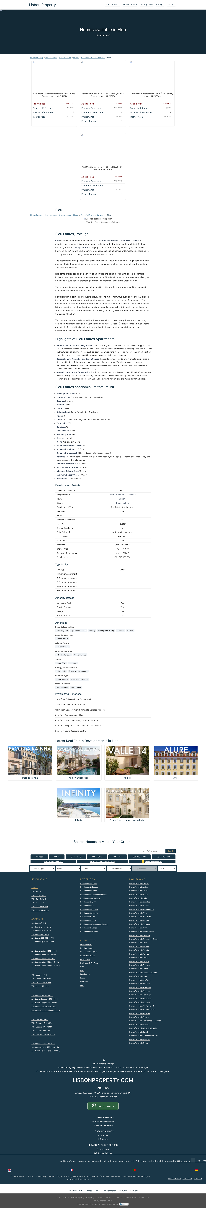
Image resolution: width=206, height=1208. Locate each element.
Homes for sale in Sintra (138, 894)
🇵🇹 (134, 1170)
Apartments (37, 919)
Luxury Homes (86, 944)
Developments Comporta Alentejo (93, 894)
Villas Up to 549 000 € (40, 910)
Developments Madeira (89, 913)
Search (170, 851)
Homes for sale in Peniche (139, 950)
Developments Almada (89, 932)
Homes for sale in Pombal (139, 958)
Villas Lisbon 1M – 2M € (40, 986)
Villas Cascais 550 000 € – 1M (43, 1034)
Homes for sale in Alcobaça (139, 1039)
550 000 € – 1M (139, 857)
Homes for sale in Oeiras (138, 898)
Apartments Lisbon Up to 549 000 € (45, 966)
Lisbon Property (42, 5)
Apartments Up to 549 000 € (42, 942)
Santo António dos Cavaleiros (93, 57)
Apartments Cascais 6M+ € (42, 995)
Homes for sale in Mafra (138, 928)
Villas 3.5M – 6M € (38, 895)
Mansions (84, 982)
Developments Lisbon (88, 883)
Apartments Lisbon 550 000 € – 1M (45, 962)
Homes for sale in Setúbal (139, 946)
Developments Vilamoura (90, 898)
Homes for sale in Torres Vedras (141, 932)
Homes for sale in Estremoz (139, 991)
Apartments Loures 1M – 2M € (43, 1043)
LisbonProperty (99, 1064)
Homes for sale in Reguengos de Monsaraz (145, 1021)
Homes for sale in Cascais (139, 883)
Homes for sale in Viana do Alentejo (143, 1028)
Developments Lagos (88, 928)
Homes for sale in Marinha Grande (142, 1010)
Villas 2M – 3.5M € (38, 899)
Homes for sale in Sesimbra (139, 924)
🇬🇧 (9, 1170)
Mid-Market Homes (87, 955)
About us (171, 4)
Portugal (160, 4)
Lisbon (76, 57)
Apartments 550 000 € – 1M (42, 938)
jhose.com (124, 1204)
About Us (198, 1178)
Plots (82, 967)
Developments (146, 4)
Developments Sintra (88, 902)
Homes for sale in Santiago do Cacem (143, 939)
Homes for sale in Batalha (139, 1017)
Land (82, 970)
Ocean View (85, 959)
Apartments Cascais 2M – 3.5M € (44, 1003)
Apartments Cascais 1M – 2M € (43, 1006)
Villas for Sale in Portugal (53, 861)
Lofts (82, 985)
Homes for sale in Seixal (138, 1032)
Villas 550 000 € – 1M (39, 906)
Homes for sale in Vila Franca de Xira (143, 1036)
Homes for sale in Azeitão (139, 1024)
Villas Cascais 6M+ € (39, 1019)
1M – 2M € (117, 857)
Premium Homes (86, 948)
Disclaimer (187, 1178)
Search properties (153, 861)
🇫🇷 (71, 1170)
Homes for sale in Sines (138, 913)
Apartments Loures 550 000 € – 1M (45, 1047)
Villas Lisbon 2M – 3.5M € (41, 982)
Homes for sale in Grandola (139, 902)
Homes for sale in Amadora (139, 984)
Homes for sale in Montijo (139, 920)
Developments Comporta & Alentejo (94, 924)
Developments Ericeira (89, 909)
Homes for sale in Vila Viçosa (140, 980)
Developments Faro (87, 917)
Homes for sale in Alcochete (140, 917)
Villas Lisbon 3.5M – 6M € (41, 979)
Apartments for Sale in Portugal (102, 861)
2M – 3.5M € (97, 857)
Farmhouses (85, 974)
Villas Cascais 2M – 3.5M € (41, 1027)
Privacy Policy (174, 1178)
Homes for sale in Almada (139, 906)
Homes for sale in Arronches (140, 987)
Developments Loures (88, 906)
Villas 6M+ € (36, 892)
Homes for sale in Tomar (138, 1043)
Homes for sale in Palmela (139, 954)
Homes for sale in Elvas (138, 943)
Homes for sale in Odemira (139, 935)
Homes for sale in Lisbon (138, 887)
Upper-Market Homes (88, 952)
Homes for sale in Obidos (139, 961)
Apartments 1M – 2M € (40, 934)
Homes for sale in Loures (138, 891)
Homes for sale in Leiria (138, 976)
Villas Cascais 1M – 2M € (40, 1031)
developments (87, 879)
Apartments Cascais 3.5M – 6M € (44, 999)
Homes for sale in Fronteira (139, 965)
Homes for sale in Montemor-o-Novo (143, 1006)
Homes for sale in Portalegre (140, 995)
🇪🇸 (196, 1170)
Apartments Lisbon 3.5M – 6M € (44, 951)
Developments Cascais (89, 887)
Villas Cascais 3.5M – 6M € (41, 1023)
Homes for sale (130, 4)
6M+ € (56, 857)
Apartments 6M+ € (38, 923)
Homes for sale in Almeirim (139, 1002)
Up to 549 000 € (163, 857)
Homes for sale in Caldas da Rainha (143, 972)
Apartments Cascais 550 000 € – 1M (45, 1010)
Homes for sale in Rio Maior (139, 1013)
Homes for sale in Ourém (138, 969)
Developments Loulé (88, 920)
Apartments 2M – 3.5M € (41, 931)
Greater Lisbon (65, 57)
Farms (82, 978)
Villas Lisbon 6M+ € (39, 975)
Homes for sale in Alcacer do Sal (141, 909)
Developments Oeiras (88, 891)
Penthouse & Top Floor (89, 963)
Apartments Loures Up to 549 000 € (45, 1051)
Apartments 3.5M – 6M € (41, 927)
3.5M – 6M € (76, 857)
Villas (34, 887)
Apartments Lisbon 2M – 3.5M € (43, 955)
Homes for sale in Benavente (140, 998)
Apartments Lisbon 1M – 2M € (43, 958)
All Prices (39, 857)
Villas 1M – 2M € (37, 903)
